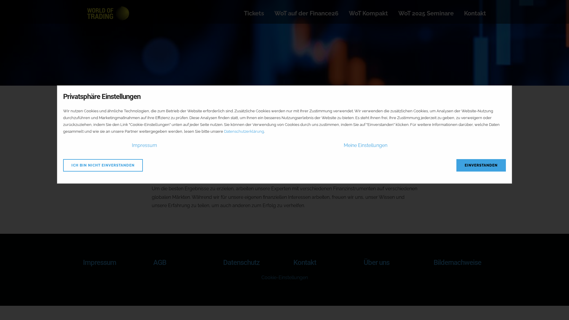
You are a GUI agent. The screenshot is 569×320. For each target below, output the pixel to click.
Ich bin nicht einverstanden (103, 165)
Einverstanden (481, 165)
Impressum (144, 145)
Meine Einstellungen (365, 145)
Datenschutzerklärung (244, 131)
